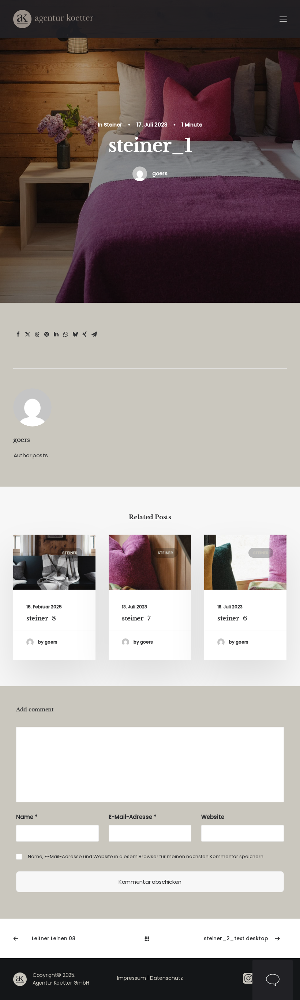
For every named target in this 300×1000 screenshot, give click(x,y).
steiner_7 (136, 618)
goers (160, 173)
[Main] (150, 938)
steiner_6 (232, 618)
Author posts (31, 455)
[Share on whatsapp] (65, 334)
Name (27, 817)
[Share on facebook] (18, 334)
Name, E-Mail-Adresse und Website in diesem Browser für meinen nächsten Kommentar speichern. (146, 856)
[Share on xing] (84, 334)
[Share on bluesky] (75, 334)
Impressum (131, 978)
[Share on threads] (37, 334)
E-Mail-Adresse (133, 817)
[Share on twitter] (27, 334)
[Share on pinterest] (46, 334)
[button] (283, 19)
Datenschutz (166, 978)
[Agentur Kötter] (53, 19)
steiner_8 (41, 618)
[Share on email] (94, 334)
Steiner (113, 124)
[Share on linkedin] (56, 334)
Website (212, 817)
